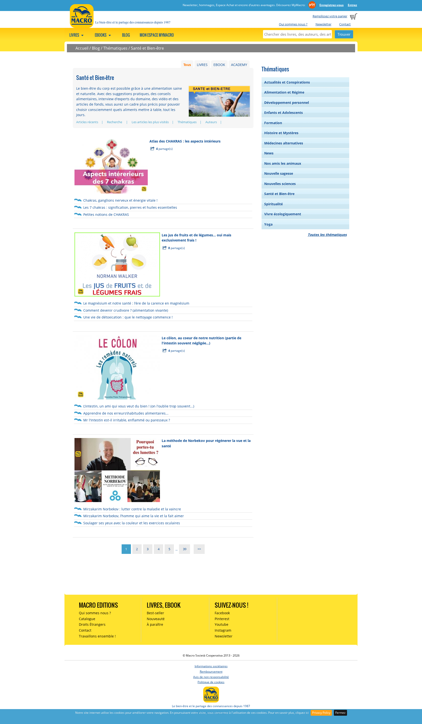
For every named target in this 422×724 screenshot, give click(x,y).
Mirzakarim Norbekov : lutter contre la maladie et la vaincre (132, 509)
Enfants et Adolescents (283, 112)
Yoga (268, 224)
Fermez (340, 713)
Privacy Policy (321, 713)
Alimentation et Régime (284, 92)
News (269, 153)
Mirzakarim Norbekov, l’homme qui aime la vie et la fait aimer (133, 516)
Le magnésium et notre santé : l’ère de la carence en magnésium (136, 303)
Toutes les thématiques (327, 234)
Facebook (222, 613)
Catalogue (87, 618)
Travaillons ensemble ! (97, 636)
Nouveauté (156, 618)
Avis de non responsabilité (211, 677)
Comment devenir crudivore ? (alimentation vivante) (125, 310)
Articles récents (87, 122)
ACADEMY (239, 64)
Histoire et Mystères (281, 133)
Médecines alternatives (283, 143)
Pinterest (222, 618)
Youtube (221, 624)
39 (184, 549)
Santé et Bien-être (147, 48)
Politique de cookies (211, 682)
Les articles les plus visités (150, 122)
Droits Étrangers (92, 624)
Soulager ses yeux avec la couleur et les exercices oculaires (131, 523)
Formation (273, 123)
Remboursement (211, 671)
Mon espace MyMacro (157, 35)
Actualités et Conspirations (287, 82)
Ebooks (101, 35)
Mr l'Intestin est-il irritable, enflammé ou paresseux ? (126, 420)
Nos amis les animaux (282, 163)
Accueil (81, 48)
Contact (345, 24)
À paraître (155, 624)
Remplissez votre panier (330, 16)
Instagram (223, 630)
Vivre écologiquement (282, 214)
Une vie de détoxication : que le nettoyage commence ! (128, 317)
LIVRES (202, 64)
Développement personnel (286, 102)
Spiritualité (273, 204)
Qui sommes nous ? (293, 24)
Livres (74, 35)
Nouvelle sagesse (278, 173)
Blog (126, 35)
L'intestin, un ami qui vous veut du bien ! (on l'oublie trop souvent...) (138, 406)
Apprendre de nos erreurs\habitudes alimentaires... (126, 413)
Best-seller (155, 613)
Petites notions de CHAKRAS (106, 214)
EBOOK (219, 64)
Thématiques (115, 48)
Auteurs (211, 122)
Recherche (115, 122)
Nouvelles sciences (280, 183)
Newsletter (323, 24)
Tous (187, 64)
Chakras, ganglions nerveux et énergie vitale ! (120, 200)
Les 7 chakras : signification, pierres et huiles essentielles (130, 207)
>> (199, 549)
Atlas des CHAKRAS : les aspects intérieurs (185, 141)
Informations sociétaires (211, 666)
